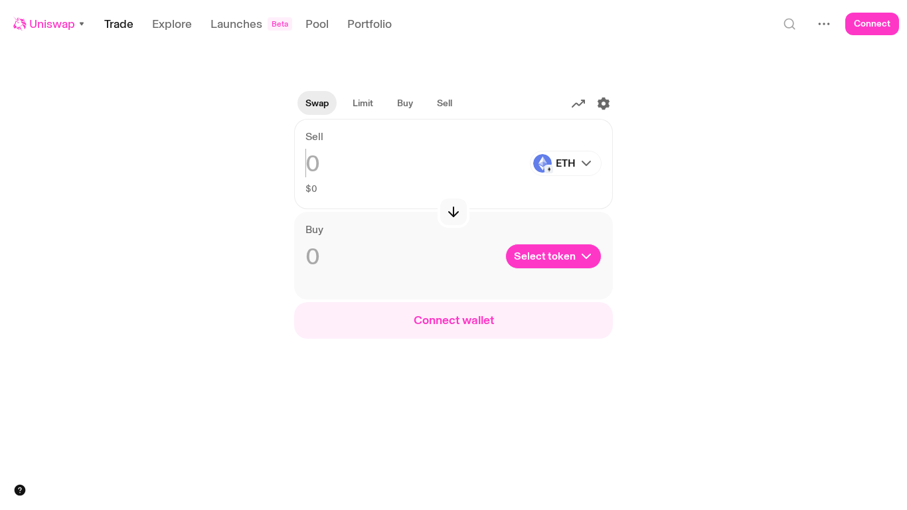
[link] (363, 104)
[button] (49, 24)
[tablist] (379, 103)
